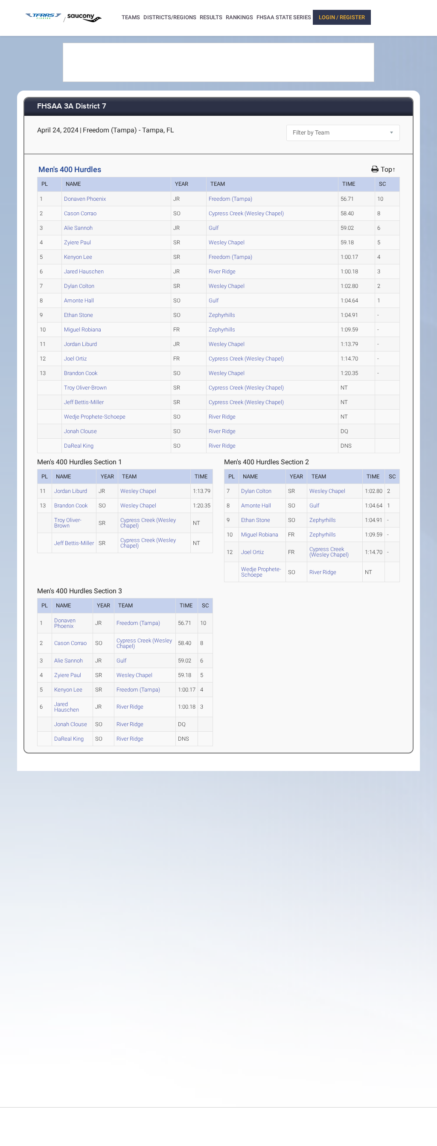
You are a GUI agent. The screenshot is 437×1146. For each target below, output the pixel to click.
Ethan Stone (78, 315)
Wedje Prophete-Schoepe (94, 416)
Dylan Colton (79, 286)
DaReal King (78, 446)
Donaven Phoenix (85, 199)
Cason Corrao (80, 213)
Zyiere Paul (77, 242)
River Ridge (222, 271)
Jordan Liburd (80, 344)
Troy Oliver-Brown (85, 387)
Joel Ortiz (75, 358)
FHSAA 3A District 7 (71, 106)
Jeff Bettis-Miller (84, 402)
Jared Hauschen (84, 271)
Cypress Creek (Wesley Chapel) (246, 213)
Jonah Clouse (80, 431)
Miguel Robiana (82, 329)
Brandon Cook (80, 373)
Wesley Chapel (227, 242)
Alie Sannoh (78, 228)
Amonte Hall (79, 300)
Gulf (213, 228)
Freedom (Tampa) (230, 199)
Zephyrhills (222, 315)
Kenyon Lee (78, 257)
